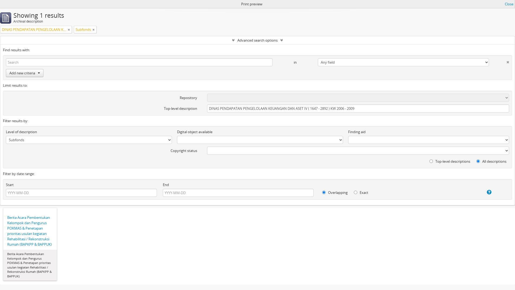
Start (10, 184)
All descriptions (493, 161)
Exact (363, 192)
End (166, 184)
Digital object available (194, 131)
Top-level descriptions (452, 161)
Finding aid (357, 131)
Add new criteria (22, 73)
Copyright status (184, 150)
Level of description (21, 131)
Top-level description (180, 108)
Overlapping (337, 192)
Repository (188, 97)
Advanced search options (257, 40)
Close (509, 4)
